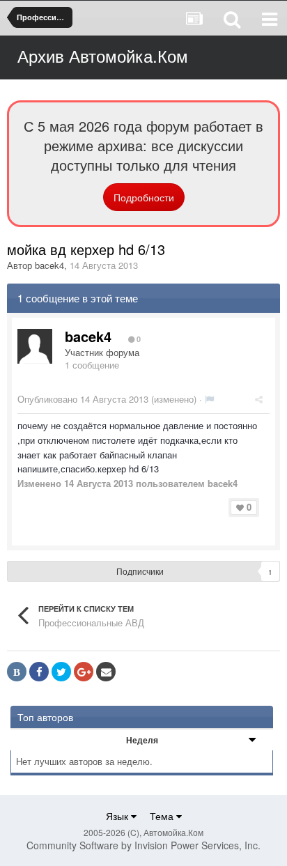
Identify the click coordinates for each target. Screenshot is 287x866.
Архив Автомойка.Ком (102, 55)
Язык (118, 816)
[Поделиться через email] (106, 671)
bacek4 (49, 265)
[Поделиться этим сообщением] (259, 398)
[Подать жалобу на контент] (209, 398)
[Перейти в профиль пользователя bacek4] (34, 346)
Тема (163, 816)
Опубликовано (82, 398)
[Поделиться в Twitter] (61, 671)
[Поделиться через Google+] (83, 671)
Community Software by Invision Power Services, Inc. (143, 845)
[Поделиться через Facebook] (39, 671)
